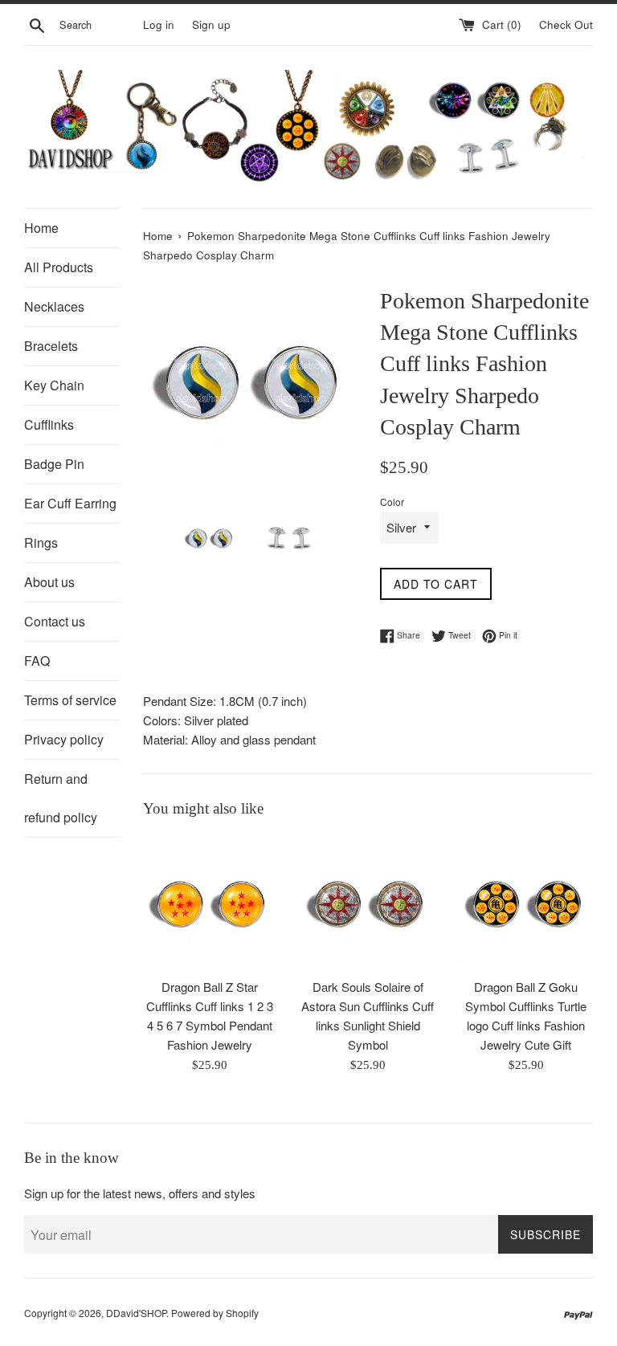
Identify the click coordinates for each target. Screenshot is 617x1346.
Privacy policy (64, 739)
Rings (41, 542)
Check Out (566, 24)
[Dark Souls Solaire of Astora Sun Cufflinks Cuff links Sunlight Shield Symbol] (367, 902)
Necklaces (54, 306)
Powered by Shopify (215, 1312)
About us (49, 582)
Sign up (211, 24)
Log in (158, 24)
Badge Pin (54, 464)
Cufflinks (49, 424)
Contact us (54, 621)
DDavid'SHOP (136, 1312)
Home (41, 227)
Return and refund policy (60, 797)
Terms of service (70, 700)
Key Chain (54, 385)
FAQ (37, 660)
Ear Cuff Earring (70, 503)
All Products (58, 267)
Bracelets (51, 345)
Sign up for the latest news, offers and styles (139, 1193)
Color (392, 501)
